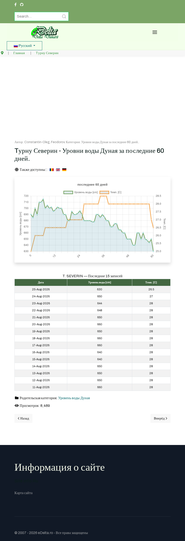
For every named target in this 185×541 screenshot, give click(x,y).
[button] (155, 32)
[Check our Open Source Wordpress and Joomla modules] (21, 5)
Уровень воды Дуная (74, 398)
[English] (58, 169)
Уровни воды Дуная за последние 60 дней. (110, 142)
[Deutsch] (64, 169)
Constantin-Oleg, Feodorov (44, 142)
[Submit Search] (64, 16)
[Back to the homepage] (43, 32)
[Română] (52, 169)
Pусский (25, 46)
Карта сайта (23, 493)
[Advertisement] (92, 98)
